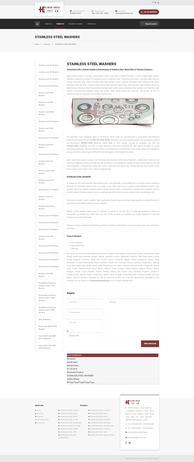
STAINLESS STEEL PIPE (68, 432)
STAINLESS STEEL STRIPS (69, 410)
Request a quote (151, 24)
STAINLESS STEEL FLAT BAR (70, 426)
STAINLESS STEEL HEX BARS (100, 423)
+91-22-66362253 (150, 12)
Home (38, 410)
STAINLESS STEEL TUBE (98, 432)
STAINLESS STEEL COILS (69, 413)
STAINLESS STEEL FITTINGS (100, 410)
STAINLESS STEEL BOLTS (99, 416)
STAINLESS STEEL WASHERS (100, 420)
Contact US (40, 423)
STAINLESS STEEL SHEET (69, 416)
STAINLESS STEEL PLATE (69, 420)
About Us (48, 24)
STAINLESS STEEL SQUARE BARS (102, 426)
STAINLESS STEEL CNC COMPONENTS (67, 436)
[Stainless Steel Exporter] (49, 9)
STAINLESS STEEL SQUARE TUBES (102, 435)
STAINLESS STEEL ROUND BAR (71, 423)
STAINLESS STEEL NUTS (98, 413)
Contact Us (91, 24)
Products (60, 24)
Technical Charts (75, 24)
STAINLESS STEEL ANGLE (69, 429)
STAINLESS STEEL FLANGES (100, 429)
